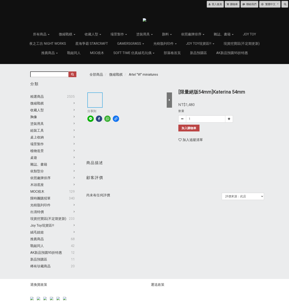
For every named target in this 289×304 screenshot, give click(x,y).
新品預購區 (198, 53)
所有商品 (40, 34)
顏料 (166, 34)
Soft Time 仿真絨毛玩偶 (132, 53)
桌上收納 (37, 137)
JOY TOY (249, 34)
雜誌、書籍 (222, 34)
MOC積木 (97, 53)
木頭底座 (37, 185)
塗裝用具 (143, 34)
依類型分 (37, 171)
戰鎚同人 (74, 53)
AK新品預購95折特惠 (232, 53)
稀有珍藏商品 (40, 266)
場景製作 (117, 34)
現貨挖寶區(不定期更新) (242, 44)
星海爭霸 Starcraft (91, 44)
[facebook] (99, 119)
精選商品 (37, 97)
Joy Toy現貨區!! (199, 44)
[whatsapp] (107, 119)
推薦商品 (48, 53)
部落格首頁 (172, 53)
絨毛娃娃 (37, 232)
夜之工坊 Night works (47, 44)
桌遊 (33, 158)
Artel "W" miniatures (143, 75)
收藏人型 (92, 34)
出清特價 (37, 212)
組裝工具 (37, 130)
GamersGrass (129, 44)
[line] (90, 119)
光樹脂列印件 (164, 44)
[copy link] (116, 119)
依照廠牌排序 (191, 34)
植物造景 (37, 151)
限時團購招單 (40, 198)
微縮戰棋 (66, 34)
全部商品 (96, 75)
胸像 (33, 117)
